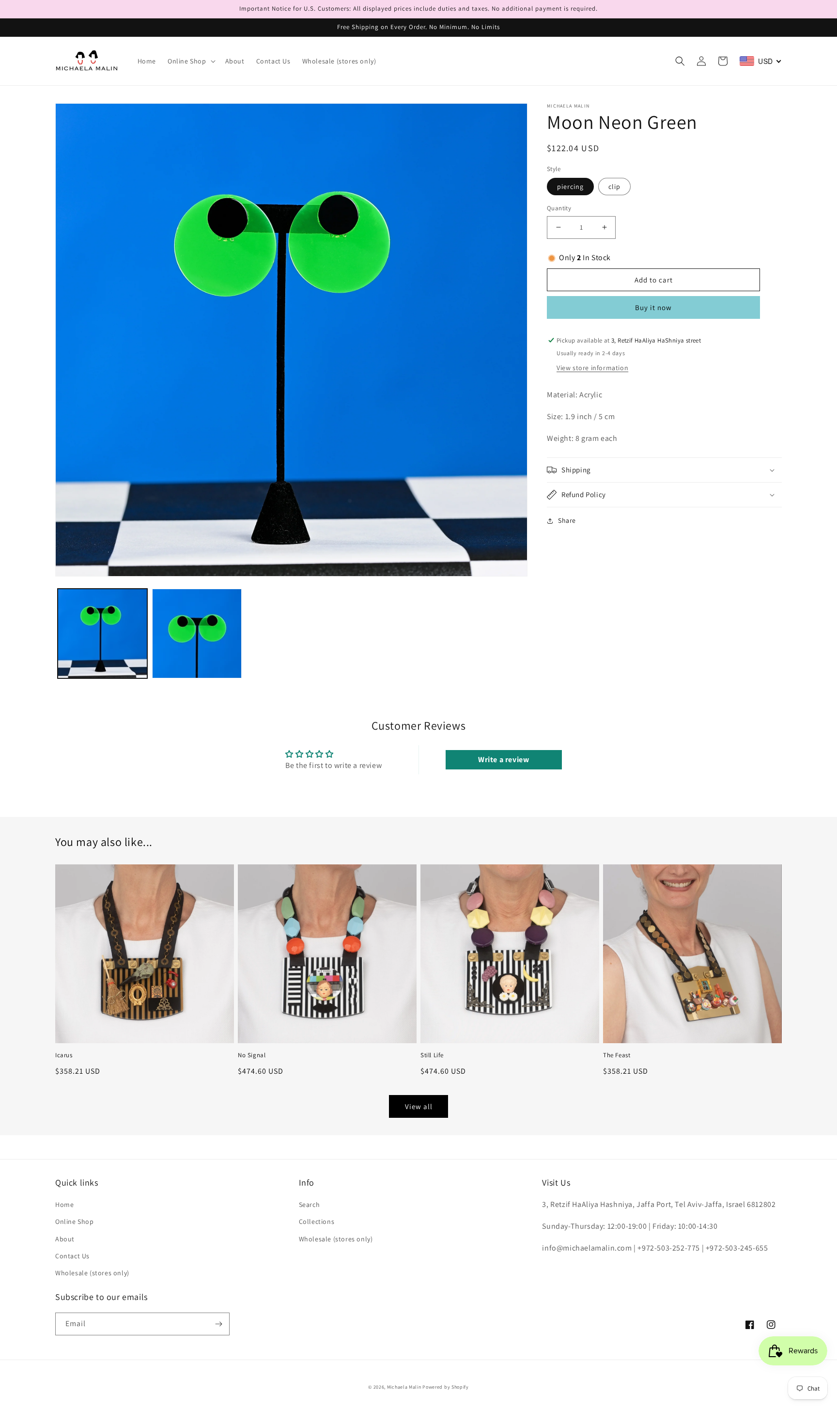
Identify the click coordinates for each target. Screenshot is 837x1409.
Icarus (64, 1055)
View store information (592, 367)
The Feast (616, 1055)
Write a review (503, 759)
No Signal (251, 1055)
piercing (570, 186)
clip (614, 186)
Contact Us (72, 1256)
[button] (190, 61)
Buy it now (653, 307)
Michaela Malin (404, 1387)
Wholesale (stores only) (92, 1272)
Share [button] (567, 520)
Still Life (432, 1055)
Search (309, 1204)
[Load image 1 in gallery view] (102, 633)
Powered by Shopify (445, 1387)
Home (64, 1204)
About (65, 1239)
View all (419, 1106)
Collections (317, 1221)
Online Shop (74, 1221)
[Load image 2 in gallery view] (197, 633)
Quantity (559, 208)
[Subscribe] (218, 1324)
